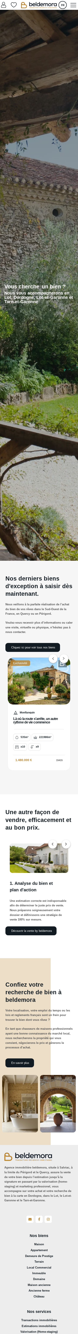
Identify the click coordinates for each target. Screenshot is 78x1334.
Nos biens (39, 1236)
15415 (59, 760)
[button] (11, 682)
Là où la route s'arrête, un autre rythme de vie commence (35, 720)
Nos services (39, 1311)
